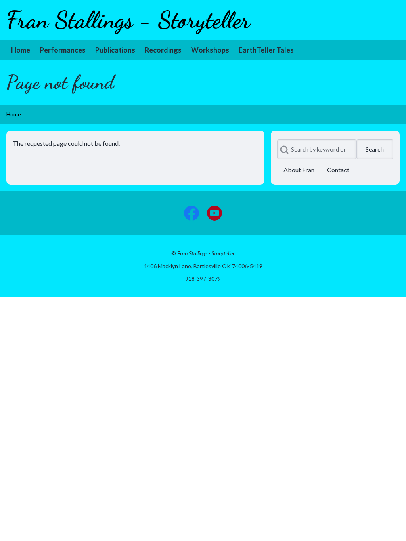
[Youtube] (214, 213)
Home (13, 114)
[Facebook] (191, 213)
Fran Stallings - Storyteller (128, 20)
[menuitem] (20, 50)
